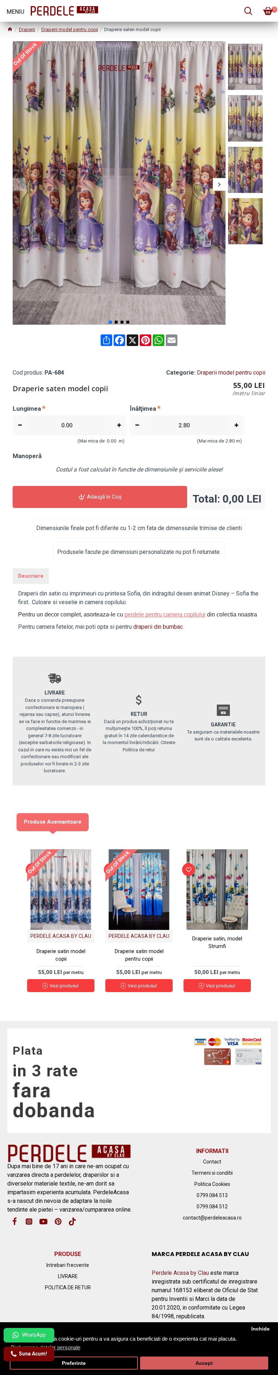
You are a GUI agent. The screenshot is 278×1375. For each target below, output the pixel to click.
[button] (19, 184)
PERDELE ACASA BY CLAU (60, 936)
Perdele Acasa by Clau (180, 1272)
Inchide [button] (260, 1329)
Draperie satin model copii (61, 955)
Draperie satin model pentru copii (139, 955)
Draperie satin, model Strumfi (217, 942)
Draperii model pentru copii (69, 29)
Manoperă (27, 456)
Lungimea (27, 408)
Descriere (30, 576)
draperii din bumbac (158, 626)
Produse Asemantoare (52, 822)
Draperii (27, 29)
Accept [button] (204, 1363)
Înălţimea (143, 408)
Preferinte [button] (74, 1363)
